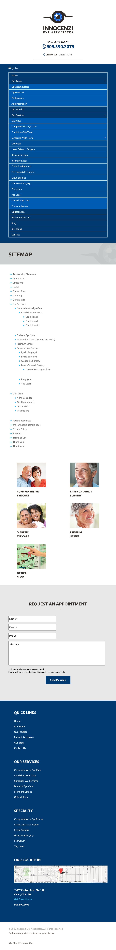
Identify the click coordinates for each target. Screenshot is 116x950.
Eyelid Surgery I (29, 352)
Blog (13, 223)
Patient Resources (20, 217)
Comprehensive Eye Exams (28, 819)
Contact (15, 234)
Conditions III (32, 325)
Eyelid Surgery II (29, 356)
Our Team (16, 81)
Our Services (17, 115)
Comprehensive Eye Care (23, 126)
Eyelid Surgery (21, 830)
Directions (66, 54)
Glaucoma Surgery (20, 183)
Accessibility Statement (25, 274)
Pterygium (16, 189)
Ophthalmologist (20, 86)
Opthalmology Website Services (24, 933)
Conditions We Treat (22, 132)
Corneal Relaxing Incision (38, 369)
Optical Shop (18, 212)
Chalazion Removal (21, 166)
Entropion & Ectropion (22, 172)
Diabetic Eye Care (20, 200)
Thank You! (18, 442)
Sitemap (17, 433)
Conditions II (31, 321)
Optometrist (17, 92)
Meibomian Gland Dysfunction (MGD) (36, 339)
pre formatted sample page (27, 425)
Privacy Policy (20, 429)
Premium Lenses (19, 206)
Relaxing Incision (20, 155)
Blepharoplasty (19, 160)
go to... (15, 68)
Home (14, 75)
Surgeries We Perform (22, 138)
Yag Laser (16, 195)
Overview (16, 121)
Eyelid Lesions (18, 177)
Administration (19, 104)
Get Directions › (23, 899)
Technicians (17, 98)
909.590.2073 (60, 46)
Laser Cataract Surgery (23, 149)
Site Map (12, 943)
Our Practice (17, 109)
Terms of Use (19, 437)
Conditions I (31, 317)
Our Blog (17, 295)
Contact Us (18, 278)
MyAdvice (49, 933)
